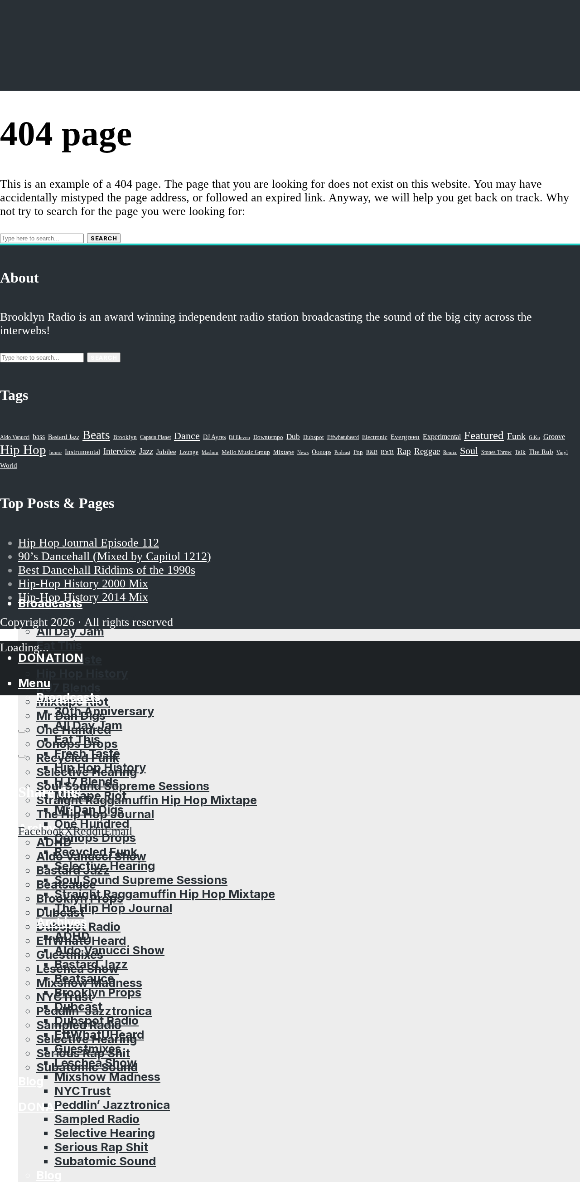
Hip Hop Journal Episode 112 (88, 542)
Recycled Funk (95, 852)
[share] (21, 756)
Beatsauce (84, 978)
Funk (516, 436)
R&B (371, 452)
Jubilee (166, 451)
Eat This (59, 645)
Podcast (342, 452)
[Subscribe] (21, 731)
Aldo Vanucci (14, 437)
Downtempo (268, 437)
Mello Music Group (246, 452)
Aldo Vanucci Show (109, 950)
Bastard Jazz (91, 964)
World (8, 465)
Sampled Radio (97, 1119)
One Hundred (91, 823)
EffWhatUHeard (99, 1034)
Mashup (210, 452)
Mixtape (283, 452)
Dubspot (313, 437)
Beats (96, 435)
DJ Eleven (239, 437)
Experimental (442, 436)
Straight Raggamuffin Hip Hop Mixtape (146, 800)
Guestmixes (87, 1048)
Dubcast (78, 1006)
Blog (31, 1081)
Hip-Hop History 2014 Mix (83, 597)
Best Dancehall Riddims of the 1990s (106, 569)
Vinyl (562, 452)
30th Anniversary (104, 711)
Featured (484, 435)
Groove (554, 436)
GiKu (534, 437)
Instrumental (82, 451)
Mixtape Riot (90, 795)
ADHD (54, 842)
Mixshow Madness (107, 1077)
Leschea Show (95, 1062)
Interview (119, 451)
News (303, 452)
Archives (61, 922)
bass (39, 436)
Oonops (321, 451)
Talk (520, 452)
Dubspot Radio (96, 1020)
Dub (293, 436)
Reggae (427, 451)
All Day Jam (88, 725)
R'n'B (387, 452)
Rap (404, 451)
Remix (450, 452)
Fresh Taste (87, 753)
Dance (187, 435)
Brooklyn (125, 437)
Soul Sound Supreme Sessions (122, 786)
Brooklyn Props (97, 992)
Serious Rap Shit (101, 1147)
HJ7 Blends (68, 687)
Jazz (146, 451)
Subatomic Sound (105, 1161)
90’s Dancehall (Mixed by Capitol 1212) (114, 556)
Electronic (374, 437)
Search (104, 238)
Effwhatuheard (343, 437)
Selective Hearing (104, 866)
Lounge (188, 452)
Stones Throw (496, 452)
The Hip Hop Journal (113, 908)
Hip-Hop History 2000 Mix (83, 583)
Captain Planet (155, 437)
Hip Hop (23, 449)
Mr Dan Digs (89, 809)
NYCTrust (82, 1091)
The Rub (541, 451)
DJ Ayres (214, 436)
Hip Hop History (82, 673)
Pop (358, 452)
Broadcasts (68, 697)
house (55, 452)
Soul (469, 450)
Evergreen (405, 436)
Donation (50, 1106)
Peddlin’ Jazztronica (112, 1105)
